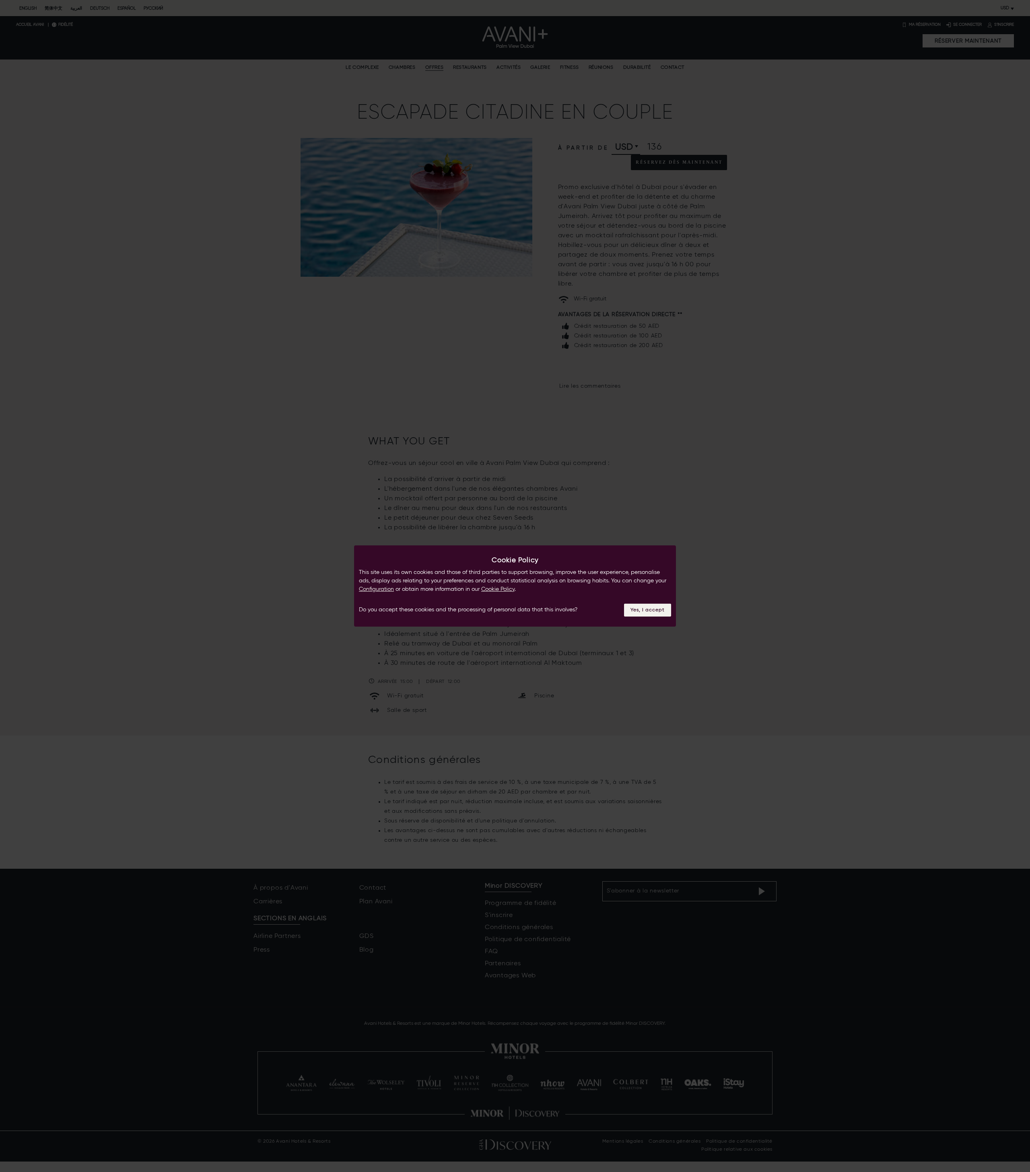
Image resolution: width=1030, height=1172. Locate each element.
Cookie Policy (498, 589)
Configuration (376, 589)
